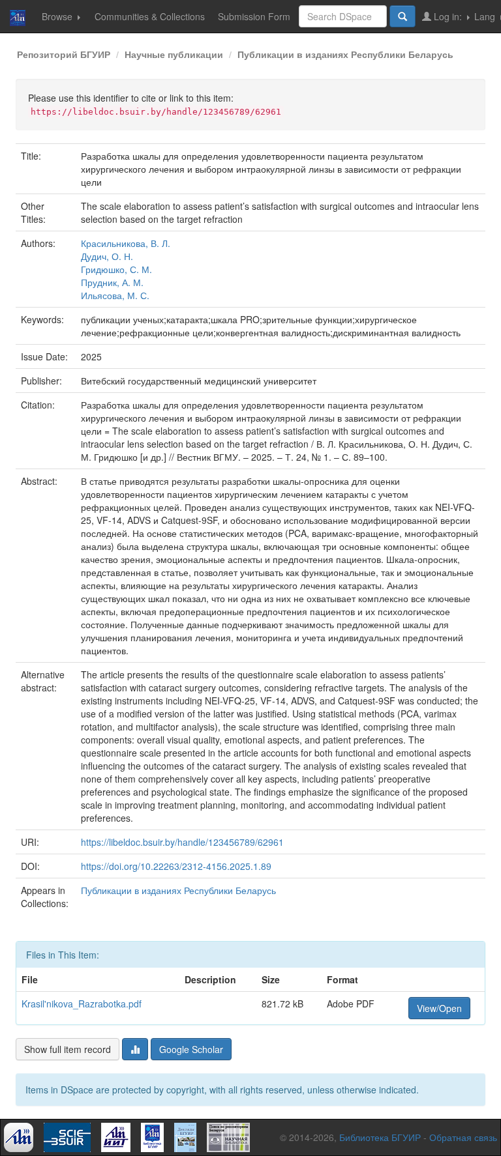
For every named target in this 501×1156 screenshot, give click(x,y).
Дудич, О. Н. (107, 256)
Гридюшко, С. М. (116, 269)
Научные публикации (174, 54)
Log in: (447, 16)
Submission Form (254, 16)
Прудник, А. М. (112, 282)
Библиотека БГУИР (380, 1137)
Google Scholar (191, 1049)
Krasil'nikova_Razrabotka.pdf (82, 1003)
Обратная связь (463, 1137)
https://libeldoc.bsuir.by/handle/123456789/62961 (182, 841)
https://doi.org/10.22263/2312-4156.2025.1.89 (176, 866)
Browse (58, 16)
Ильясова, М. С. (115, 295)
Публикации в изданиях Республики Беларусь (345, 54)
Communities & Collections (150, 16)
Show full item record (67, 1049)
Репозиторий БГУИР (63, 54)
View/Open (439, 1008)
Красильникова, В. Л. (125, 243)
